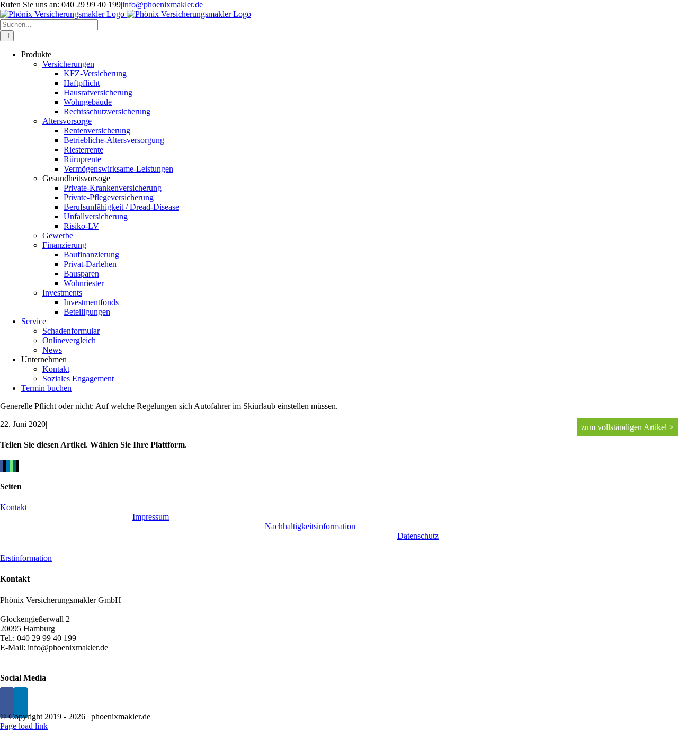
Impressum (150, 516)
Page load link (24, 725)
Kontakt (13, 507)
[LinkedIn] (21, 702)
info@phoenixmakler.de (162, 4)
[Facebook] (7, 702)
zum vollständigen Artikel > (627, 427)
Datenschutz (418, 535)
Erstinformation (26, 558)
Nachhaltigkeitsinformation (310, 526)
